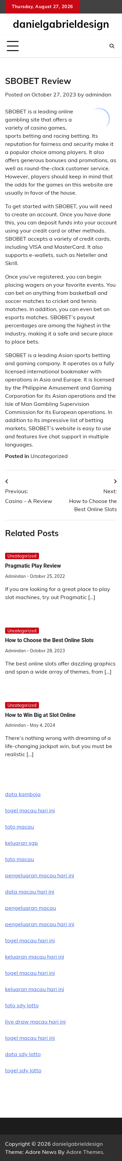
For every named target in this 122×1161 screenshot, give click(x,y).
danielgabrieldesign (61, 24)
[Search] (112, 46)
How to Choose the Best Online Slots (49, 640)
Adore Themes (84, 1151)
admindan (98, 94)
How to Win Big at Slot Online (40, 715)
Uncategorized (49, 456)
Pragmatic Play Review (33, 566)
